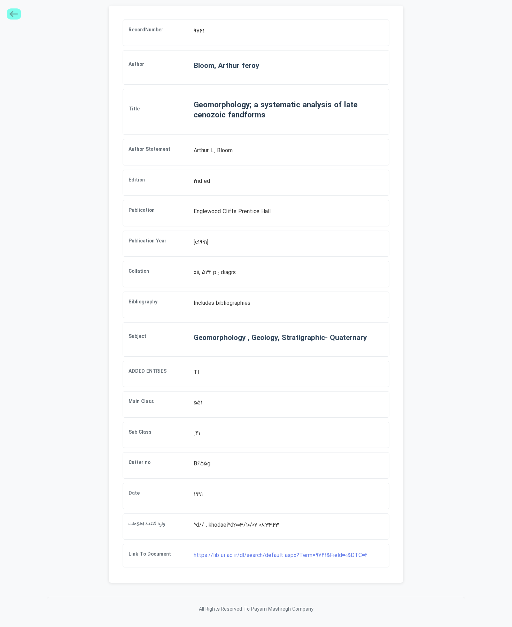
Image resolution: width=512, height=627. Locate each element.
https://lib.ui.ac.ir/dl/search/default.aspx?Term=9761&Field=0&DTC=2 (280, 555)
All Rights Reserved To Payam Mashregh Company (256, 609)
